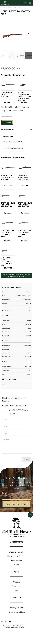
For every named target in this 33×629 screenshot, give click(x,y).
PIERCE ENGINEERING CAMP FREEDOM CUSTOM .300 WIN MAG (24, 97)
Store (16, 565)
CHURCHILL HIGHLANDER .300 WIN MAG (23, 177)
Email (4, 493)
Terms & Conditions (16, 612)
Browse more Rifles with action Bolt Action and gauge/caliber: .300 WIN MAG (16, 275)
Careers (16, 582)
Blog (16, 590)
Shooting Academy (16, 552)
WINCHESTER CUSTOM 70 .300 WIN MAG (7, 177)
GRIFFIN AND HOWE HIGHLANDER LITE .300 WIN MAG (6, 262)
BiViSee (21, 627)
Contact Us (16, 586)
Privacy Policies (16, 608)
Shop (2, 8)
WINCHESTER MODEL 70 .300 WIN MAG (7, 95)
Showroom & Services (16, 556)
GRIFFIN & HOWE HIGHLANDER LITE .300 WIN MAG (8, 233)
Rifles (15, 8)
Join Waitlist (7, 122)
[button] (30, 2)
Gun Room (9, 8)
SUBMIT (26, 459)
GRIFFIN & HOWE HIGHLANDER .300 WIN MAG (8, 205)
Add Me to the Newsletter (16, 504)
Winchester (22, 8)
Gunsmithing (16, 560)
